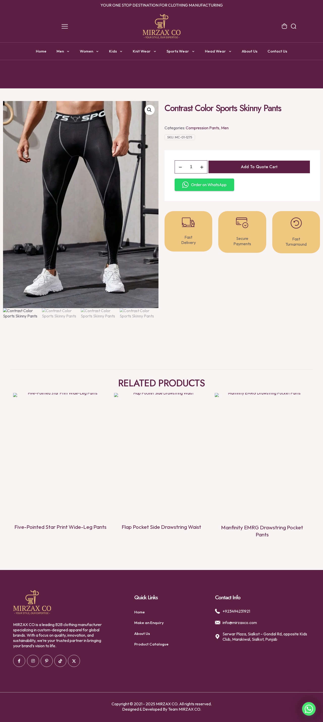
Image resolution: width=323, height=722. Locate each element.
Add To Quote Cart (259, 167)
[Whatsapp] (309, 709)
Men (225, 127)
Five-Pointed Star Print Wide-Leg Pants (60, 527)
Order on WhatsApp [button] (209, 184)
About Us (142, 633)
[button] (150, 110)
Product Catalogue (151, 644)
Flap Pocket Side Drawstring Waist (161, 527)
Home (139, 612)
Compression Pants (202, 127)
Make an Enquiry (149, 622)
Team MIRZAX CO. (184, 709)
